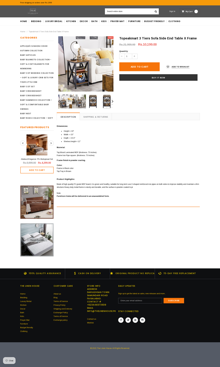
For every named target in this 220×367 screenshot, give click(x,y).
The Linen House (104, 348)
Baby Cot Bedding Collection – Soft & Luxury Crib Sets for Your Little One (37, 77)
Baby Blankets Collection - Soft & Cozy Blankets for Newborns (35, 64)
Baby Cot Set (27, 86)
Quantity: (123, 51)
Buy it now (158, 78)
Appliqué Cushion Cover (33, 46)
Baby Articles (28, 55)
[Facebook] (121, 320)
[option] (85, 64)
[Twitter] (128, 320)
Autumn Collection (31, 50)
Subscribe (174, 300)
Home (22, 32)
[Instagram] (142, 320)
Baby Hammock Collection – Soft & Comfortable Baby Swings (36, 104)
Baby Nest (25, 113)
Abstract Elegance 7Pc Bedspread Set (37, 159)
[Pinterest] (135, 320)
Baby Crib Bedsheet (31, 91)
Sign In (172, 11)
